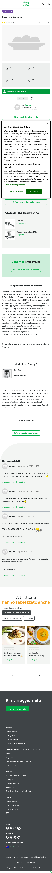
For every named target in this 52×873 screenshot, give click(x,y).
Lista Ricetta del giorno (16, 743)
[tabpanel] (26, 652)
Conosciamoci (12, 783)
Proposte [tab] (29, 618)
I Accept (34, 192)
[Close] (47, 123)
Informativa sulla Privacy (26, 862)
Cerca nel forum (13, 805)
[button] (2, 3)
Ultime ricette (12, 739)
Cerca (8, 797)
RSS (7, 813)
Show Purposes (16, 191)
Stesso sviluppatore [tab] (12, 618)
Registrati (10, 757)
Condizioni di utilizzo (38, 857)
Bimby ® (9, 779)
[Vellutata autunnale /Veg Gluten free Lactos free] (38, 635)
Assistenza (10, 787)
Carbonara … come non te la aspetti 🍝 (13, 654)
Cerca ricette (11, 732)
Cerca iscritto (12, 809)
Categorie (10, 735)
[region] (26, 159)
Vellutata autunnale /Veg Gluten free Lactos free (38, 654)
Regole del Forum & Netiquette (19, 791)
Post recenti (11, 765)
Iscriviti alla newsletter (17, 709)
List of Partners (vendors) (15, 185)
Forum (9, 771)
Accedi (9, 754)
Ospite (28, 105)
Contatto (24, 857)
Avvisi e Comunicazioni (16, 776)
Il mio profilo (23, 749)
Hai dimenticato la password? (19, 761)
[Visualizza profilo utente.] (17, 107)
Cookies (42, 868)
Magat (9, 659)
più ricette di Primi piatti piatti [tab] (17, 613)
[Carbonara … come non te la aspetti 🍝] (13, 635)
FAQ (34, 868)
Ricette (9, 727)
